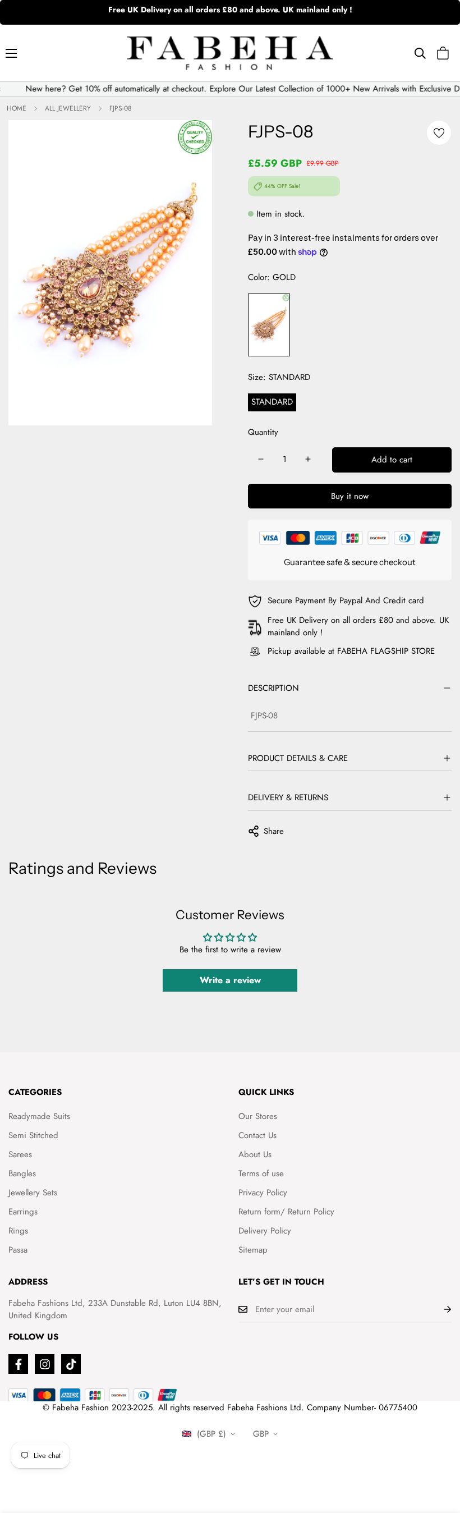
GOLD (269, 325)
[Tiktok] (71, 1364)
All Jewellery (68, 108)
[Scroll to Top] (438, 1452)
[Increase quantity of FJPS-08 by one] (308, 459)
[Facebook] (18, 1364)
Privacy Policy (262, 1192)
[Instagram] (44, 1364)
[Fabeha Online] (230, 53)
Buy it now (350, 496)
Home (16, 108)
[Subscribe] (439, 1309)
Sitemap (253, 1250)
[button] (442, 53)
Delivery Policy (264, 1231)
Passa (17, 1250)
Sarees (20, 1154)
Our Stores (257, 1116)
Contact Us (257, 1135)
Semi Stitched (33, 1135)
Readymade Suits (39, 1116)
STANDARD (272, 402)
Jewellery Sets (32, 1192)
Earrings (23, 1211)
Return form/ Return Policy (286, 1211)
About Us (255, 1154)
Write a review (230, 980)
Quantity (263, 432)
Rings (18, 1231)
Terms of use (261, 1173)
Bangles (22, 1173)
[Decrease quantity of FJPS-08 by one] (261, 459)
